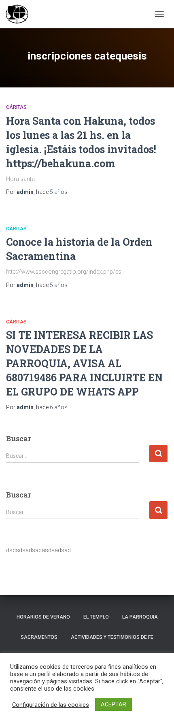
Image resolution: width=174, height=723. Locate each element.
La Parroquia (140, 617)
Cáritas (16, 107)
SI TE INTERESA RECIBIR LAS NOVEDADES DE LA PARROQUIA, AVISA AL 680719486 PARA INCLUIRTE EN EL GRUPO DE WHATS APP (84, 363)
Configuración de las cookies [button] (50, 704)
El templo (96, 617)
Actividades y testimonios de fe (112, 637)
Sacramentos (39, 637)
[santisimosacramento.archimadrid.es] (20, 14)
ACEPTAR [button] (113, 704)
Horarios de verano (43, 617)
